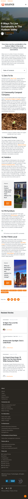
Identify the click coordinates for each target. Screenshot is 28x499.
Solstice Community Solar (8, 164)
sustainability (4, 292)
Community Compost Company (13, 99)
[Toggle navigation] (25, 4)
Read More (7, 203)
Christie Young (10, 32)
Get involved (10, 253)
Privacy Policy (5, 491)
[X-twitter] (4, 488)
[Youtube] (6, 488)
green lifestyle (4, 290)
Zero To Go (13, 78)
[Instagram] (8, 488)
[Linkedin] (11, 488)
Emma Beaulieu (10, 376)
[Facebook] (2, 488)
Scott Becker (9, 329)
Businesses (10, 1)
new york (20, 290)
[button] (24, 70)
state (24, 290)
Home (3, 19)
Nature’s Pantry (22, 144)
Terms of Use (13, 491)
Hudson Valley (13, 290)
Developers (3, 1)
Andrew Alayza (10, 347)
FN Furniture (14, 215)
